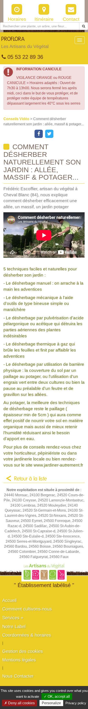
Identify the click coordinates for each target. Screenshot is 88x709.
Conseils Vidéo (16, 119)
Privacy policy (75, 703)
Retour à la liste (30, 479)
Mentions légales (19, 659)
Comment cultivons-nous (27, 608)
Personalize (51, 703)
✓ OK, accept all (57, 696)
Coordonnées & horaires (26, 635)
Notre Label (13, 626)
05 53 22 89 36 (24, 57)
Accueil (9, 600)
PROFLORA (25, 43)
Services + (12, 617)
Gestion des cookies (22, 651)
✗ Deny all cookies (19, 703)
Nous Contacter (18, 676)
